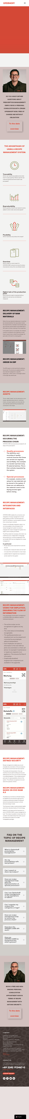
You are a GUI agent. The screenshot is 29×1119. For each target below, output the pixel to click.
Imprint (4, 1053)
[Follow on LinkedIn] (14, 1078)
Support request (8, 1073)
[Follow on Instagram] (4, 1078)
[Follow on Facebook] (7, 1078)
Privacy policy (6, 1054)
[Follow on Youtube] (10, 1078)
